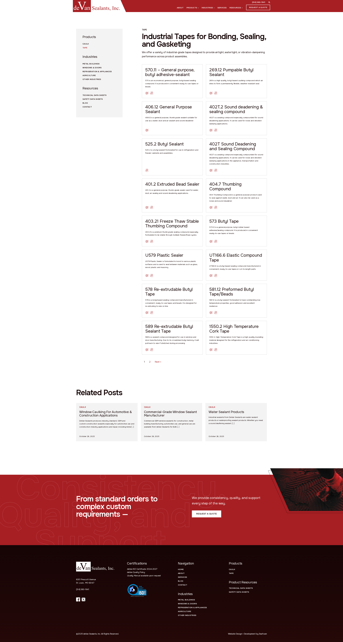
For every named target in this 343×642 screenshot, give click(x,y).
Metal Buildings (186, 600)
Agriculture (184, 611)
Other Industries (187, 615)
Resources (235, 8)
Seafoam (263, 634)
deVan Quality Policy (136, 572)
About (180, 8)
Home (181, 569)
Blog (85, 103)
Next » (158, 361)
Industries (207, 8)
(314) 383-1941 (258, 2)
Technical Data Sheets (95, 95)
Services (222, 8)
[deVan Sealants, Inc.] (95, 566)
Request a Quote (258, 7)
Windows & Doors (187, 604)
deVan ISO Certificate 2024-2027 (142, 569)
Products (192, 8)
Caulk (86, 44)
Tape (85, 48)
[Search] (269, 2)
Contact (87, 107)
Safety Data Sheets (93, 99)
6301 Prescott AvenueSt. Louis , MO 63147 (86, 581)
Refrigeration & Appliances (192, 607)
